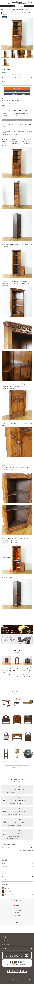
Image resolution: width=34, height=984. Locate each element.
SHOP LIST (6, 948)
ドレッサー (28, 744)
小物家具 (6, 761)
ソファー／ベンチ (28, 710)
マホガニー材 (8, 891)
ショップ (4, 880)
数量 (3, 81)
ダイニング (4, 866)
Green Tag (17, 906)
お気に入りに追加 (17, 91)
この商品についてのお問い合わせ (17, 94)
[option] (17, 34)
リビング (4, 863)
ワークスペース (5, 870)
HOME (2, 9)
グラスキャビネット (6, 744)
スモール (4, 876)
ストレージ (4, 873)
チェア (17, 710)
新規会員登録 (17, 915)
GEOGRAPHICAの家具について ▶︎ (17, 120)
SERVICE (5, 945)
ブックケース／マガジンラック (28, 727)
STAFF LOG (17, 918)
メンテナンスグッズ (28, 761)
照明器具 (17, 761)
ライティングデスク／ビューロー (17, 744)
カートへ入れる (18, 88)
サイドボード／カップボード (6, 727)
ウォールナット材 (9, 894)
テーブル (6, 710)
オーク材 (7, 888)
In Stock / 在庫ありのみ (27, 850)
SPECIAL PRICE (17, 911)
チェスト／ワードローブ (17, 727)
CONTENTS (6, 941)
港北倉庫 (9, 105)
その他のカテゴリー (17, 767)
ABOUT (4, 937)
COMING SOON (17, 901)
